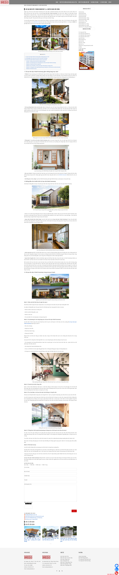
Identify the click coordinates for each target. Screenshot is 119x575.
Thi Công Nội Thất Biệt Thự (84, 33)
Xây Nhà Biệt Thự (82, 39)
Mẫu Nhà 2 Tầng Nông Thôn (66, 562)
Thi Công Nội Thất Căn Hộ (84, 36)
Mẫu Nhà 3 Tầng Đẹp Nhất (66, 565)
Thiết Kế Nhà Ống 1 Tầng (84, 17)
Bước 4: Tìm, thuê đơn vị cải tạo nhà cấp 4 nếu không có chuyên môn (39, 65)
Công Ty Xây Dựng (82, 556)
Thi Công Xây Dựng (94, 2)
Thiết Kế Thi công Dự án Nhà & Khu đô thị (68, 2)
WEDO (25, 5)
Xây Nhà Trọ (81, 44)
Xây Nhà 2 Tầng (82, 42)
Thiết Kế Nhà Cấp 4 (83, 15)
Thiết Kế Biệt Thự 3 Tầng (84, 25)
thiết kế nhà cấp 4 (63, 174)
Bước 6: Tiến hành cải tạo (31, 68)
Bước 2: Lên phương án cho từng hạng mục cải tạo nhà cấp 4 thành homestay (41, 62)
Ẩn (44, 54)
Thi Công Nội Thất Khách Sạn (85, 559)
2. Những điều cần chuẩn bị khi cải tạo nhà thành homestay (36, 58)
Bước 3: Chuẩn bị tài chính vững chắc (33, 64)
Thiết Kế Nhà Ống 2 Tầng (84, 19)
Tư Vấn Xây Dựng (103, 2)
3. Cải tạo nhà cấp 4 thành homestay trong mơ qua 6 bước (36, 59)
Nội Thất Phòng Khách (83, 557)
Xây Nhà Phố (81, 41)
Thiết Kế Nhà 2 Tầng (83, 20)
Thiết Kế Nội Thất (82, 13)
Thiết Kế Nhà (81, 12)
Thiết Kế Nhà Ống (82, 16)
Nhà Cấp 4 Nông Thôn (65, 559)
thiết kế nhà (36, 22)
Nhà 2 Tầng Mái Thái (64, 560)
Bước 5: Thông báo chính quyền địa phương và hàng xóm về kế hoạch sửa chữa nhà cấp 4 (43, 67)
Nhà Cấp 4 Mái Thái (64, 556)
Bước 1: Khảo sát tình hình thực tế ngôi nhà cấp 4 (35, 61)
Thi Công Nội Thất (82, 32)
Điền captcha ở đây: (28, 502)
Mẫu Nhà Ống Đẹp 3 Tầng (65, 563)
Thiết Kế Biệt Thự (82, 22)
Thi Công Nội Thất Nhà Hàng (84, 560)
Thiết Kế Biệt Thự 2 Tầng (84, 23)
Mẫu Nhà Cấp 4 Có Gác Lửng (66, 557)
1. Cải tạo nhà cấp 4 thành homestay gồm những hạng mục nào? (37, 56)
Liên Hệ (109, 2)
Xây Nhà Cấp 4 (82, 38)
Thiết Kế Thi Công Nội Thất (83, 2)
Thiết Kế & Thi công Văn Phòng (85, 26)
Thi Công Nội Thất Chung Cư (84, 35)
